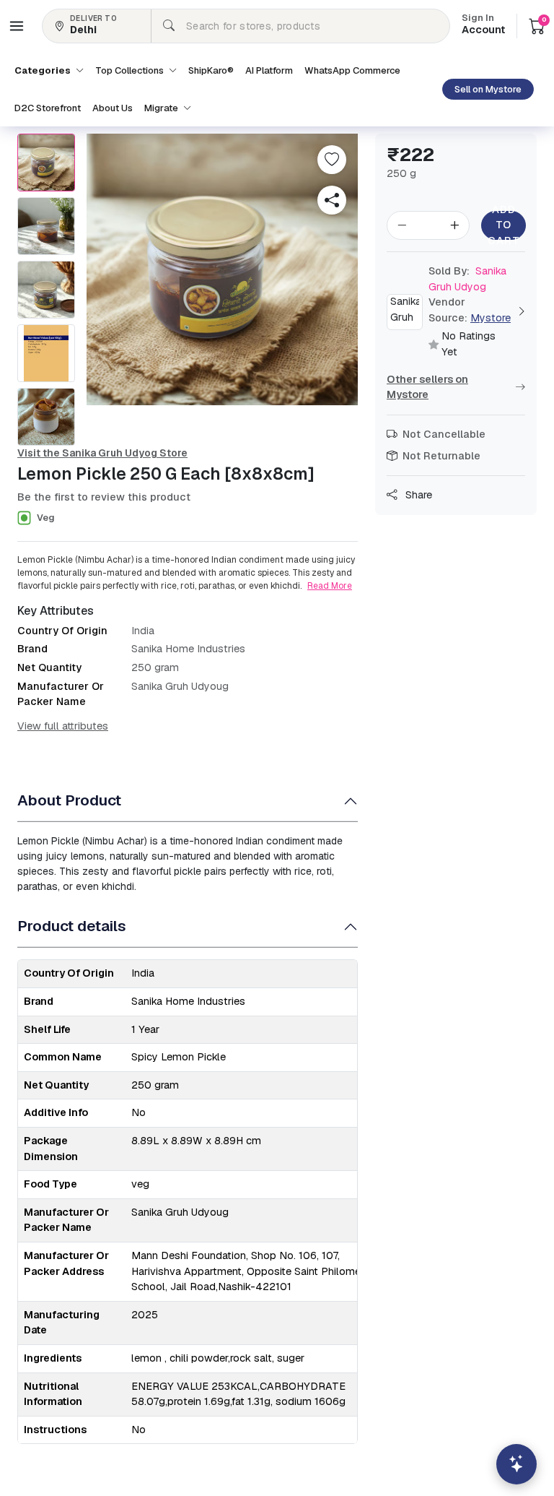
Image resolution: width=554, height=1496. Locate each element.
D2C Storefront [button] (47, 108)
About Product (69, 800)
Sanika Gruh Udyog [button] (467, 278)
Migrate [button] (162, 108)
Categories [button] (43, 70)
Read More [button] (329, 586)
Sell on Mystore (488, 89)
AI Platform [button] (269, 70)
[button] (17, 26)
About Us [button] (112, 108)
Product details (71, 925)
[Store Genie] (516, 1464)
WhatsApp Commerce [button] (352, 70)
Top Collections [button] (130, 70)
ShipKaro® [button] (211, 70)
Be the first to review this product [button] (103, 496)
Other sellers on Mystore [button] (427, 387)
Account (483, 25)
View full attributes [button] (62, 725)
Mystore (490, 317)
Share (417, 494)
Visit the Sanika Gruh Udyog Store (102, 452)
